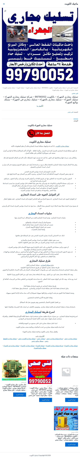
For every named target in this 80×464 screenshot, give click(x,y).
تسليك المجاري (46, 265)
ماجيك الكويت (71, 3)
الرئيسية (76, 88)
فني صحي (69, 88)
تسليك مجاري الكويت (62, 146)
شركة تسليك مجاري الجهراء (54, 346)
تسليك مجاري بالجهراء (28, 346)
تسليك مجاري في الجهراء (11, 346)
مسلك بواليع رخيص (37, 341)
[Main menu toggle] (4, 4)
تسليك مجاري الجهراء (71, 346)
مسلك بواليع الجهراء (40, 348)
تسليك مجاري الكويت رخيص (26, 339)
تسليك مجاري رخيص (70, 339)
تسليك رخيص (41, 339)
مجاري (31, 213)
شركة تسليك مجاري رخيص (54, 339)
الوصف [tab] (76, 121)
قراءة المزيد (71, 400)
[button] (5, 11)
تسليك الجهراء (40, 346)
